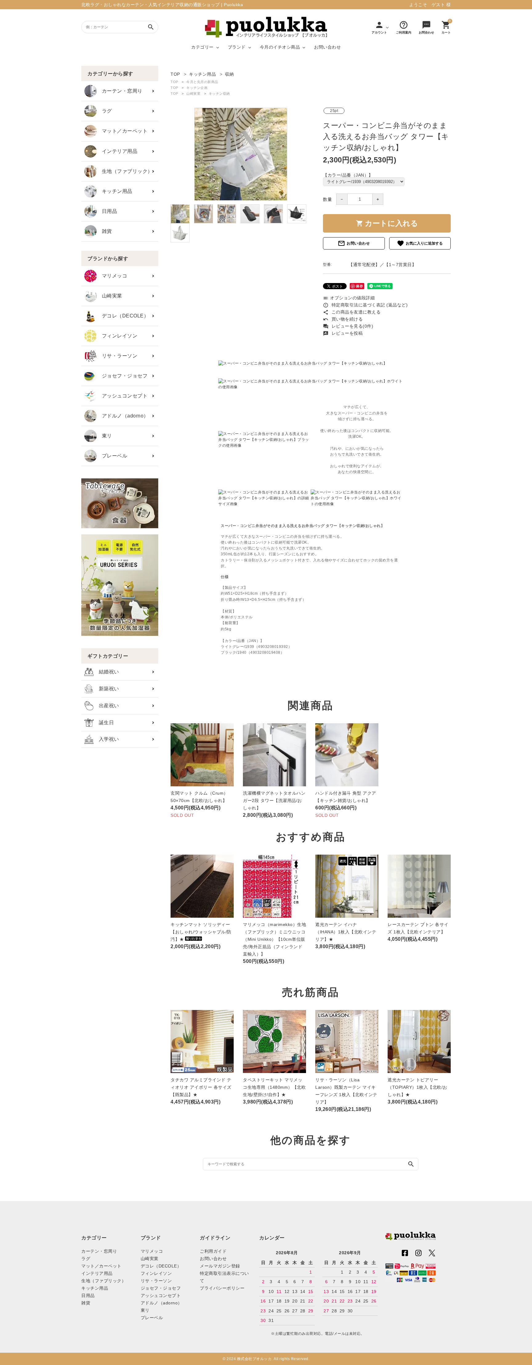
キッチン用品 (114, 191)
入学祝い (106, 739)
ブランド (237, 47)
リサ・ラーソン (117, 355)
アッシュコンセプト (122, 395)
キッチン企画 (197, 88)
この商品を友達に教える (352, 311)
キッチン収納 (219, 93)
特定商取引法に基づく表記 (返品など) (365, 304)
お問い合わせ (327, 47)
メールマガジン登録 (220, 1265)
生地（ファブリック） (125, 171)
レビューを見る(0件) (348, 326)
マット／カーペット (122, 131)
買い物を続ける (343, 319)
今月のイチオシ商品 (280, 47)
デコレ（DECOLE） (123, 315)
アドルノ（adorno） (123, 415)
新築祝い (106, 688)
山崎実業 (109, 295)
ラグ (104, 111)
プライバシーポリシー (222, 1288)
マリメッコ (112, 275)
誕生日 (104, 722)
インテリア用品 (117, 151)
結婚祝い (106, 671)
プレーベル (112, 455)
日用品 (107, 211)
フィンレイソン (117, 335)
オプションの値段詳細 (349, 297)
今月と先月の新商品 (202, 82)
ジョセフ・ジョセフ (122, 375)
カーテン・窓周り (120, 91)
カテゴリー (202, 47)
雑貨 (104, 231)
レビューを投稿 (343, 333)
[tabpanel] (241, 154)
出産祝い (106, 705)
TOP (174, 82)
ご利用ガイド (213, 1251)
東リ (104, 435)
